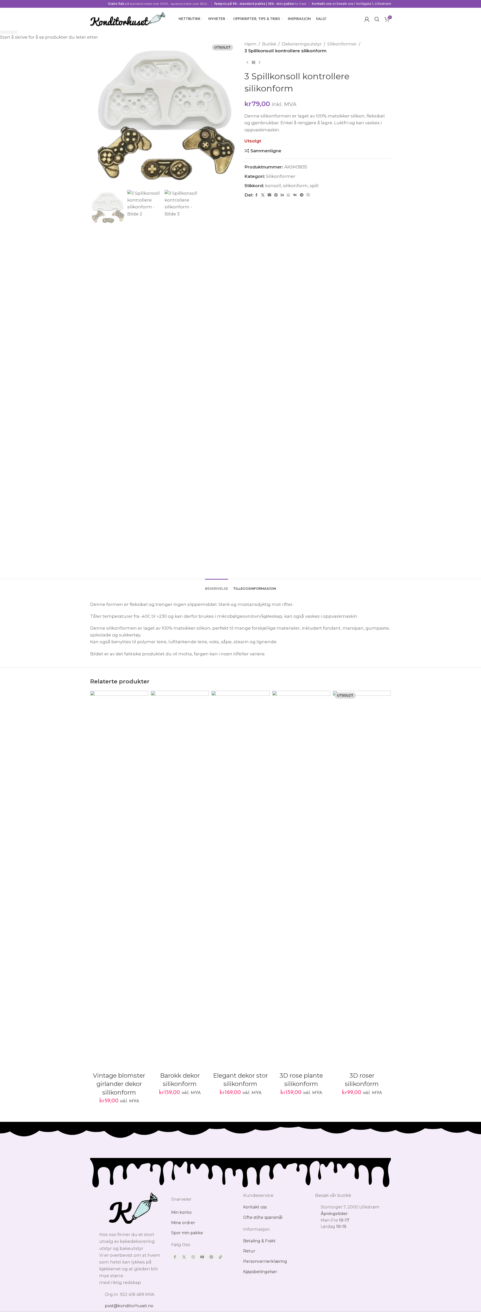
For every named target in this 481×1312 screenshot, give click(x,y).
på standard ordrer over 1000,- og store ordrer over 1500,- (158, 4)
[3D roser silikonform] (362, 880)
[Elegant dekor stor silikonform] (240, 880)
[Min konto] (367, 19)
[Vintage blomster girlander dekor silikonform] (119, 880)
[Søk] (377, 19)
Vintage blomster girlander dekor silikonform (119, 1084)
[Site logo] (128, 18)
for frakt (260, 4)
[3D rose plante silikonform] (301, 880)
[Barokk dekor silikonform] (180, 880)
